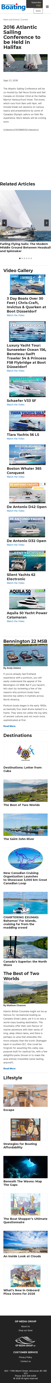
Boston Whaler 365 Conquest (24, 470)
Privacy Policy (25, 1357)
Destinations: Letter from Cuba (22, 769)
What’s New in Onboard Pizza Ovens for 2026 (21, 1292)
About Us (25, 1326)
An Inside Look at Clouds (22, 1256)
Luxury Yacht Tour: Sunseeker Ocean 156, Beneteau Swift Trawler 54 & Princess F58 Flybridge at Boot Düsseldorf (26, 356)
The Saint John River (18, 839)
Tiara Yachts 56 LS (23, 435)
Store (38, 11)
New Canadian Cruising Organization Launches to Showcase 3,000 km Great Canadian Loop (25, 878)
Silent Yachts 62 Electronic (21, 577)
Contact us (26, 1361)
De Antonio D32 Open (26, 541)
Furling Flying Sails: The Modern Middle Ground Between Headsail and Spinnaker (25, 247)
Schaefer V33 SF (21, 401)
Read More (9, 726)
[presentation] (25, 216)
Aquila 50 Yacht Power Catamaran (27, 615)
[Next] (46, 222)
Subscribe (36, 4)
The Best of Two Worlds (21, 805)
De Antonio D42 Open (27, 507)
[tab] (20, 258)
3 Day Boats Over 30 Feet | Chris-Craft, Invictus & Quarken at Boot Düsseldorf (26, 304)
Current (24, 19)
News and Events (11, 19)
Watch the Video (16, 315)
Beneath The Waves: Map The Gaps (22, 1183)
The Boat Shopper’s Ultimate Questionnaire (25, 1220)
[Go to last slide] (4, 222)
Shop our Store (25, 1330)
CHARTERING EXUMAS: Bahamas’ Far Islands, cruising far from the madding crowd (21, 922)
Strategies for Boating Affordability (20, 1145)
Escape (8, 1110)
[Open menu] (47, 6)
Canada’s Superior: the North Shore (25, 963)
